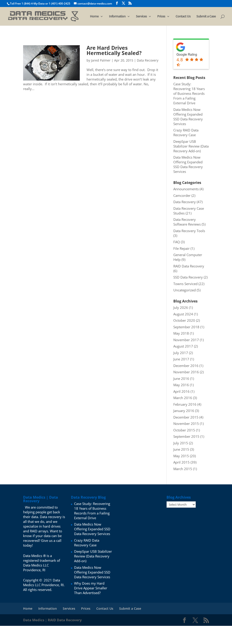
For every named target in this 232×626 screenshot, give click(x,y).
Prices (161, 16)
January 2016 (183, 410)
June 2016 (181, 378)
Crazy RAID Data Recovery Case (185, 132)
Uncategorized (184, 290)
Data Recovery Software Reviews (187, 221)
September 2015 (186, 436)
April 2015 (181, 462)
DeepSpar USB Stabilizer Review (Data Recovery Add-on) (191, 146)
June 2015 (181, 449)
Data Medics (33, 620)
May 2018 (181, 333)
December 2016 (185, 365)
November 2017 (186, 340)
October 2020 (184, 320)
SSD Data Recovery (188, 277)
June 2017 (181, 359)
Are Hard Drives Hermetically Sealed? (114, 50)
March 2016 (182, 397)
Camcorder (182, 195)
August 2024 (183, 314)
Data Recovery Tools (189, 231)
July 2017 (180, 352)
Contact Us (183, 16)
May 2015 (181, 456)
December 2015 (185, 417)
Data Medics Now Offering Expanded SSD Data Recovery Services (188, 116)
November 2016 (186, 372)
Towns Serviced (185, 283)
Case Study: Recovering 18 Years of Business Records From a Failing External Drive (189, 93)
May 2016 (181, 385)
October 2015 (184, 430)
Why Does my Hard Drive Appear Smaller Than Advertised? (90, 588)
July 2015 (180, 443)
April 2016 (181, 391)
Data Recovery (147, 60)
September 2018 (186, 327)
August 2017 (183, 346)
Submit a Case (206, 16)
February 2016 (184, 404)
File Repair (181, 248)
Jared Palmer (101, 60)
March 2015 (182, 469)
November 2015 (186, 423)
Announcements (186, 189)
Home (94, 16)
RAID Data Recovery (188, 266)
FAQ (176, 242)
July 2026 (180, 307)
